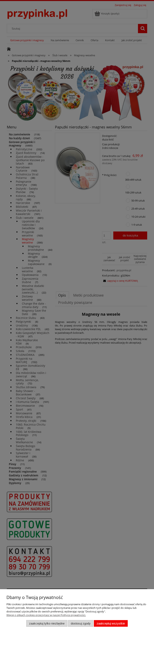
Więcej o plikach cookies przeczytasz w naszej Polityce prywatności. (46, 615)
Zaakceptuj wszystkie (111, 623)
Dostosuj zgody (81, 623)
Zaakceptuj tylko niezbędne (47, 623)
